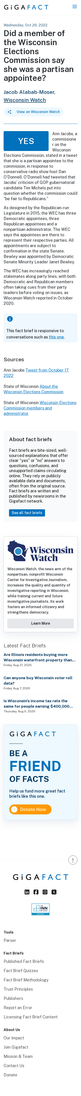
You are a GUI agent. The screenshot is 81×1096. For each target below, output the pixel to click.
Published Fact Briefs (24, 961)
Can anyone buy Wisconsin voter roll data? (38, 680)
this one (56, 337)
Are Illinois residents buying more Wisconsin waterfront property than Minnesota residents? (38, 657)
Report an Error (18, 1007)
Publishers (13, 998)
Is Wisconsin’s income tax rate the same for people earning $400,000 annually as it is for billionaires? (36, 703)
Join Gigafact (16, 1047)
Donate (10, 1075)
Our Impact (14, 1038)
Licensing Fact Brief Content (31, 1017)
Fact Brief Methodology (26, 980)
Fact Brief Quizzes (21, 970)
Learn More (40, 623)
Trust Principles (18, 989)
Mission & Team (18, 1056)
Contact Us (14, 1065)
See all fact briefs (27, 513)
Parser (10, 940)
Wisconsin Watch (25, 100)
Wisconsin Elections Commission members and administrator (40, 408)
